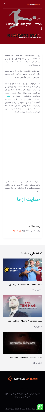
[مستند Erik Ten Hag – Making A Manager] (22, 306)
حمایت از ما (28, 199)
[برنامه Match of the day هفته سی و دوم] (22, 270)
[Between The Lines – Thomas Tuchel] (22, 343)
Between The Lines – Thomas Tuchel (26, 357)
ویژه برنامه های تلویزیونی (24, 19)
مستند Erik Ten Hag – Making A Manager (25, 321)
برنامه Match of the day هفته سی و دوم (25, 284)
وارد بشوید (17, 230)
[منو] (5, 4)
